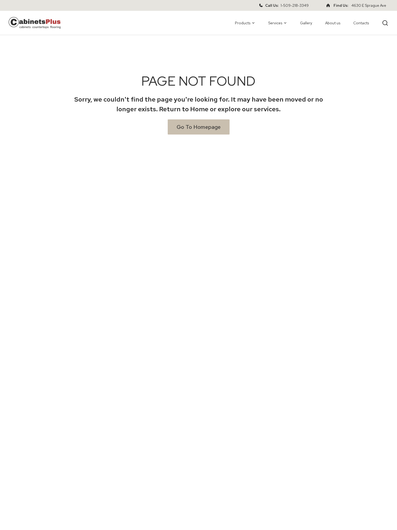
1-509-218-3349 (295, 5)
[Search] (385, 23)
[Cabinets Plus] (34, 23)
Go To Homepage (199, 126)
